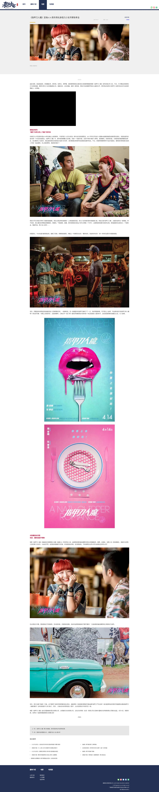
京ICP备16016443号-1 (124, 789)
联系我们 (42, 775)
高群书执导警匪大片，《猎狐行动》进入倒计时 (48, 732)
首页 (24, 4)
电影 (42, 4)
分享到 (127, 19)
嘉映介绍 (33, 4)
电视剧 (51, 4)
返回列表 (127, 17)
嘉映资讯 (32, 777)
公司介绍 (32, 775)
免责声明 (42, 779)
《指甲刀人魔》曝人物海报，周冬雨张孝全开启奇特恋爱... (51, 728)
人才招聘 (42, 777)
